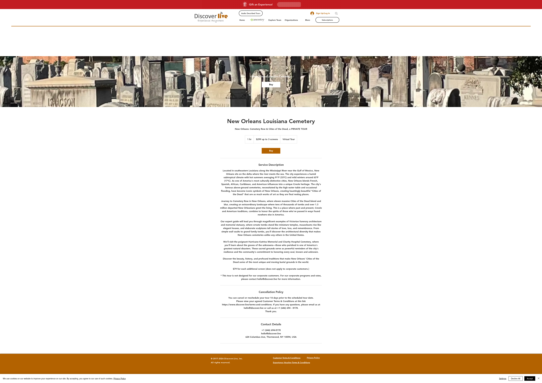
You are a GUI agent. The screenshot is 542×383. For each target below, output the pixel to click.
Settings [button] (502, 378)
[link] (271, 84)
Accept (530, 378)
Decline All (515, 378)
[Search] (336, 13)
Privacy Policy (119, 378)
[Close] (538, 378)
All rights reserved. (220, 362)
